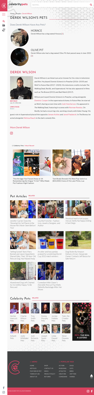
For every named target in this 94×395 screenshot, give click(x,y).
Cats (71, 368)
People (18, 13)
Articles (33, 368)
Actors (12, 108)
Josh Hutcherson (69, 104)
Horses (72, 376)
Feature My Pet (36, 371)
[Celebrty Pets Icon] (4, 5)
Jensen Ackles (54, 114)
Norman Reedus (75, 107)
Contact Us (48, 368)
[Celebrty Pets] (18, 4)
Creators (62, 374)
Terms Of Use (35, 374)
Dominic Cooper (41, 100)
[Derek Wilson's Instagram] (11, 133)
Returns (47, 376)
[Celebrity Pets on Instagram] (4, 392)
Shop (46, 365)
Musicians (62, 368)
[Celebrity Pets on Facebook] (4, 388)
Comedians (63, 376)
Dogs (72, 365)
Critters (73, 374)
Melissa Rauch (29, 118)
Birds (71, 371)
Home (12, 13)
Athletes (62, 371)
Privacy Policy (49, 374)
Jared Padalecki (70, 114)
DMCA (46, 371)
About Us (33, 376)
